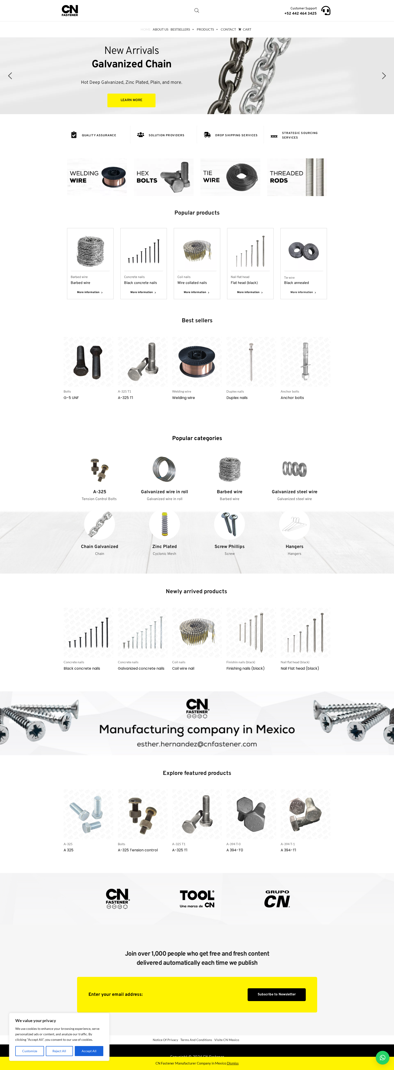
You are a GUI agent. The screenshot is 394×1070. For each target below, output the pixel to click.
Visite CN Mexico (226, 1040)
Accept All (89, 1051)
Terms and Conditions (196, 1040)
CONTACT (228, 29)
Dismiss (233, 1063)
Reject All (59, 1051)
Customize (29, 1051)
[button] (382, 1058)
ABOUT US (160, 29)
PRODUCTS (205, 29)
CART (247, 29)
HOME (145, 29)
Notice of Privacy (165, 1040)
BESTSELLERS (180, 29)
